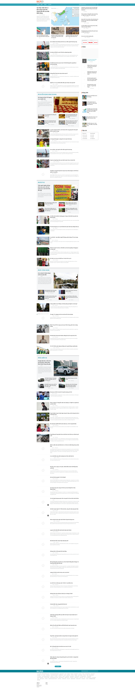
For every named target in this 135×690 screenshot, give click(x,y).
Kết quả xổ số (84, 133)
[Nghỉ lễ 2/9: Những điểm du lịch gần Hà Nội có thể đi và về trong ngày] (62, 210)
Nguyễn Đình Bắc (73, 678)
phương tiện (71, 677)
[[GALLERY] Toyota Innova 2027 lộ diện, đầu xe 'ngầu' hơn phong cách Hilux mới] (41, 386)
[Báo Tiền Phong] (51, 43)
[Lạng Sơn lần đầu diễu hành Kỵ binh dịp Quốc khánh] (43, 534)
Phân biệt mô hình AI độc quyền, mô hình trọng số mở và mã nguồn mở (51, 297)
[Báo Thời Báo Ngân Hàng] (67, 118)
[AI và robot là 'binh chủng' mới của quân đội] (66, 280)
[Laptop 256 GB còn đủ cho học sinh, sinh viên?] (43, 576)
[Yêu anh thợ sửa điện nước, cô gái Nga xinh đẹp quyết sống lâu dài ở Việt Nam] (41, 210)
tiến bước (46, 678)
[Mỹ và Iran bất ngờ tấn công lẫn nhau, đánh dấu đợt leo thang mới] (43, 30)
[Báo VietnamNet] (46, 212)
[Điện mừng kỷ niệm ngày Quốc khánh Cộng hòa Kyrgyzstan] (43, 523)
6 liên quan (56, 510)
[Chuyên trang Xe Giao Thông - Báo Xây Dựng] (67, 380)
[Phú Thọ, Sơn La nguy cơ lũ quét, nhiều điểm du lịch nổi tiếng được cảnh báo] (43, 470)
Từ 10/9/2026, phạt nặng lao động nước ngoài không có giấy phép (63, 346)
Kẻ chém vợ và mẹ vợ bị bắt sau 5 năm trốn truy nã (60, 258)
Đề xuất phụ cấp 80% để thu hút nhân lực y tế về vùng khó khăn (63, 423)
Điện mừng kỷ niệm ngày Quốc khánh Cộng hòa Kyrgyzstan (62, 519)
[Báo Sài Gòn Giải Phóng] (39, 276)
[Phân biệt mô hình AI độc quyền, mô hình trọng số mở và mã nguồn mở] (41, 298)
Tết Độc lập (51, 676)
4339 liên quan (56, 490)
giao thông (55, 676)
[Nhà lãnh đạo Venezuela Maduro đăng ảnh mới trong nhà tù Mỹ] (43, 339)
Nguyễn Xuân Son (67, 677)
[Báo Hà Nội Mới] (82, 33)
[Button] (97, 4)
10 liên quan (48, 205)
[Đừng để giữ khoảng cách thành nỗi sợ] (62, 380)
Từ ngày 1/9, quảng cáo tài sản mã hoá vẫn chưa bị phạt (61, 314)
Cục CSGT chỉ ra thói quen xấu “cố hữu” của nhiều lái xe (61, 583)
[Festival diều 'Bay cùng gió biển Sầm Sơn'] (43, 608)
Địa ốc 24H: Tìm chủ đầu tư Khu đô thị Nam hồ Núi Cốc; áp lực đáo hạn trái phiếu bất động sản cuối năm (89, 20)
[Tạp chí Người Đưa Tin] (51, 305)
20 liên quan (56, 305)
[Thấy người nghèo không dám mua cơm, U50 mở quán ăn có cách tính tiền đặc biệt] (66, 193)
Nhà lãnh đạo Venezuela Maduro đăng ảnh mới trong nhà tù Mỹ (63, 335)
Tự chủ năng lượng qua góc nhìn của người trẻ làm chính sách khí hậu (64, 498)
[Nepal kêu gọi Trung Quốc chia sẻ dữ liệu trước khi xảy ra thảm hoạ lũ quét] (43, 438)
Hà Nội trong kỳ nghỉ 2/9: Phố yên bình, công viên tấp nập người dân (64, 509)
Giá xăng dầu (83, 678)
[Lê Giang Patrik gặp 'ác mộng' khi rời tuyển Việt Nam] (43, 142)
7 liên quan (55, 637)
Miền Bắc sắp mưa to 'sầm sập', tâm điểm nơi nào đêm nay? (92, 124)
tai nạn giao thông (46, 677)
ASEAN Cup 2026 (78, 678)
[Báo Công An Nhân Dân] (51, 457)
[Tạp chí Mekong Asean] (50, 240)
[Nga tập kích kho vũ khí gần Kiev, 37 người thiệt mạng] (84, 86)
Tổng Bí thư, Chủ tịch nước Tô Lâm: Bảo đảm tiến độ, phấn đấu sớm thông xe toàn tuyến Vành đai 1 (89, 8)
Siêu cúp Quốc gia (88, 677)
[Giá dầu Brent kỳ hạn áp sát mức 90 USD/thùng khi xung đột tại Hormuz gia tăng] (43, 66)
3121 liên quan (52, 124)
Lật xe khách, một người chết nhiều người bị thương (61, 149)
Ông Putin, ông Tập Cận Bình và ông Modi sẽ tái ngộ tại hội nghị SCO (64, 635)
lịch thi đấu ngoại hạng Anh (45, 676)
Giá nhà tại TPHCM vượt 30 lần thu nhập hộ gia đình (61, 52)
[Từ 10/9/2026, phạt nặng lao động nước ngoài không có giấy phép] (43, 350)
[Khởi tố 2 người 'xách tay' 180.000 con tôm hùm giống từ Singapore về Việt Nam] (43, 251)
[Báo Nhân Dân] (90, 42)
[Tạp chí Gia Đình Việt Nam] (51, 542)
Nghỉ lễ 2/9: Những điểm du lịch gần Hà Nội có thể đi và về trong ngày (71, 209)
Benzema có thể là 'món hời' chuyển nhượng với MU (61, 392)
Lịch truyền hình (85, 138)
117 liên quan (45, 100)
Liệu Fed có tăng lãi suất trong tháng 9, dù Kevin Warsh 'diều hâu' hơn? (50, 122)
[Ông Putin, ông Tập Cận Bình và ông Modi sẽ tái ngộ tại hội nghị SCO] (43, 639)
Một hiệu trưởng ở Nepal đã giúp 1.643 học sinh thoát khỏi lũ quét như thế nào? (57, 36)
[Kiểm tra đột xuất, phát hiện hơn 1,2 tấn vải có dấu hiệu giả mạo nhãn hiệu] (43, 448)
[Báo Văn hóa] (51, 84)
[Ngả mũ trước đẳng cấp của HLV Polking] (84, 97)
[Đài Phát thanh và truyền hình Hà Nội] (88, 75)
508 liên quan (56, 469)
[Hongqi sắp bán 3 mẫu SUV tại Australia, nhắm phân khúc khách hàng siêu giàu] (66, 368)
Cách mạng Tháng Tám (83, 676)
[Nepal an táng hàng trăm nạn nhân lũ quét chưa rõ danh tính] (43, 164)
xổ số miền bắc (89, 676)
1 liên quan (56, 84)
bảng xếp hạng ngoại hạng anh (53, 678)
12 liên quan (56, 531)
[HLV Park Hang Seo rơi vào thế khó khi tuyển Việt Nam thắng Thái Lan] (43, 230)
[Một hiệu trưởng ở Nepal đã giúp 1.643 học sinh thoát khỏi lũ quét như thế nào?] (58, 30)
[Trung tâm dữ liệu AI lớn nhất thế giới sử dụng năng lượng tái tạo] (72, 30)
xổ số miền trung (77, 676)
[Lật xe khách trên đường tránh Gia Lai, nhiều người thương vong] (43, 45)
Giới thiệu (38, 684)
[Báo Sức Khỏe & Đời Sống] (67, 212)
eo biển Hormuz (64, 678)
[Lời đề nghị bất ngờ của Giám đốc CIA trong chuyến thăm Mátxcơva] (84, 103)
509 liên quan (57, 347)
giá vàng (87, 678)
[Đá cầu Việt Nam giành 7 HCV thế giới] (43, 481)
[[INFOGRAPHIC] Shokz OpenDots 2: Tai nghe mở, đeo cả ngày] (41, 292)
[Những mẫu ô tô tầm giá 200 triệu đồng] (43, 555)
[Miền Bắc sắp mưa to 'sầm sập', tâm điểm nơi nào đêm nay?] (84, 125)
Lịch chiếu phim (92, 138)
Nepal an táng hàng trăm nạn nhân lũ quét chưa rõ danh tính (62, 160)
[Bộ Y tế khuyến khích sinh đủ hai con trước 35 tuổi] (43, 650)
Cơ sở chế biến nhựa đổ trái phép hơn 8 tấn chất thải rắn (62, 456)
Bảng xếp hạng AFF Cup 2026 (54, 677)
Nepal (38, 678)
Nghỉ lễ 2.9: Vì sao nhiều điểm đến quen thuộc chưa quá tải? (62, 82)
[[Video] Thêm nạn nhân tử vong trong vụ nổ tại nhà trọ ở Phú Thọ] (84, 67)
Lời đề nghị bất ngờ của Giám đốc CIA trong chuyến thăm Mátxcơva (92, 103)
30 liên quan (72, 380)
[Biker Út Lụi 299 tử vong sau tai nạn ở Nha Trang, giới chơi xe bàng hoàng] (43, 328)
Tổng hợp (47, 684)
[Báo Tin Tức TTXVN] (51, 490)
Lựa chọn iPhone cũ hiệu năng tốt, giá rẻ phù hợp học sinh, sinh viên (72, 297)
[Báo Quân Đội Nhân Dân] (82, 37)
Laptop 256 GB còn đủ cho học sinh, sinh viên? (59, 572)
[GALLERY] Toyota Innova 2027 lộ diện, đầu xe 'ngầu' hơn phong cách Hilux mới (51, 385)
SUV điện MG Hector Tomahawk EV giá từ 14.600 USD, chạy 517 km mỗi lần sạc (50, 379)
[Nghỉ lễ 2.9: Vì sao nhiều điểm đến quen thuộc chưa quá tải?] (43, 86)
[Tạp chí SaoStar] (51, 228)
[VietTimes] (51, 584)
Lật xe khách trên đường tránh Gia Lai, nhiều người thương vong (63, 41)
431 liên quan (85, 11)
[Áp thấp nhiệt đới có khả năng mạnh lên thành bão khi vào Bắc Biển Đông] (65, 16)
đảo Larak (68, 678)
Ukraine (64, 676)
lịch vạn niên (94, 677)
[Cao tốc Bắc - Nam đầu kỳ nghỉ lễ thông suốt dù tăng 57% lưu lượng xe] (43, 241)
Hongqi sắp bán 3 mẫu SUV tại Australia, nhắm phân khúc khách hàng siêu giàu (44, 362)
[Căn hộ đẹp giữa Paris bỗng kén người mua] (41, 116)
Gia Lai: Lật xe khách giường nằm (87, 36)
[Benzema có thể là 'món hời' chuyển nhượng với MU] (43, 395)
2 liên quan (56, 228)
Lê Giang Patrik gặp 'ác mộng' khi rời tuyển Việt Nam (61, 139)
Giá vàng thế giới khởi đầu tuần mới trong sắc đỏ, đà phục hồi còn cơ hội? (71, 116)
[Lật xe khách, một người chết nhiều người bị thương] (43, 153)
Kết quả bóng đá (92, 133)
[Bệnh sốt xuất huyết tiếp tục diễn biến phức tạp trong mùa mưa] (43, 629)
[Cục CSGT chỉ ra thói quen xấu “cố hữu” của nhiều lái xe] (43, 586)
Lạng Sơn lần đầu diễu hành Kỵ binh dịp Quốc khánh (60, 530)
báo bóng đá (67, 676)
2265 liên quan (56, 240)
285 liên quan (56, 425)
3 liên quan (57, 542)
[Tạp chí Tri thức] (45, 117)
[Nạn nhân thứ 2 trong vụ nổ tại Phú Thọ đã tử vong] (84, 118)
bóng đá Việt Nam (61, 677)
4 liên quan (57, 605)
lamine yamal (81, 677)
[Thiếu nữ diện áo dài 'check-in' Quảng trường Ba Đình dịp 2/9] (62, 204)
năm (84, 677)
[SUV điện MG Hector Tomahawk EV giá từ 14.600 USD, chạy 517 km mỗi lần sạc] (41, 380)
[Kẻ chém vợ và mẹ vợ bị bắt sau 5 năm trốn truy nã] (43, 262)
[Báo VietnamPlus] (39, 100)
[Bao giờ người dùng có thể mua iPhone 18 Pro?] (62, 292)
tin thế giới (60, 676)
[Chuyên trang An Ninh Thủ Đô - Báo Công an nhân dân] (50, 617)
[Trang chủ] (40, 1)
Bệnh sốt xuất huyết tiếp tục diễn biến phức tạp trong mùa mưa (63, 625)
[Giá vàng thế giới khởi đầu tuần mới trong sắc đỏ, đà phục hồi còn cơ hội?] (62, 116)
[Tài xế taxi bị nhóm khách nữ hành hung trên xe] (84, 61)
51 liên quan (55, 617)
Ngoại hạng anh (42, 678)
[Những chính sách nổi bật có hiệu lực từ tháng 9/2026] (43, 597)
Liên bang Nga (72, 676)
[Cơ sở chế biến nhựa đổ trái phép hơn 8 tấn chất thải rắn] (43, 459)
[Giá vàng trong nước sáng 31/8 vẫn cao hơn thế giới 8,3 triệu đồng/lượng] (43, 491)
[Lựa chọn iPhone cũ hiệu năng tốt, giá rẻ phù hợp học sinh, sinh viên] (62, 298)
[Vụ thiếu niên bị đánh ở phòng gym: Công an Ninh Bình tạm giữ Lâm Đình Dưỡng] (43, 220)
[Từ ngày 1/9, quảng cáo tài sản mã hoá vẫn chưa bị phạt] (43, 318)
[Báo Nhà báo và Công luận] (51, 161)
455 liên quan (56, 132)
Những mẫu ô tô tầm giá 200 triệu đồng (58, 551)
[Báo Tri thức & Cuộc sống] (51, 347)
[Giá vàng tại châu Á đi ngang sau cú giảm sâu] (66, 105)
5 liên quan (55, 140)
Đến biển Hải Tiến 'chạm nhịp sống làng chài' (59, 540)
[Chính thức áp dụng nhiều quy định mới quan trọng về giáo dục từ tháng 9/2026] (43, 618)
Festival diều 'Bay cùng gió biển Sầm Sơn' (58, 604)
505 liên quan (56, 584)
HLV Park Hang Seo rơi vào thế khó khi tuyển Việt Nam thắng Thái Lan (64, 226)
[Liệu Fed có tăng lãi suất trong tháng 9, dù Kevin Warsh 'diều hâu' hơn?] (41, 122)
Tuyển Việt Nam (76, 677)
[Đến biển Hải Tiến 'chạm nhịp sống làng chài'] (43, 544)
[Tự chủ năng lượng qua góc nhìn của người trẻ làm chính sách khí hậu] (43, 502)
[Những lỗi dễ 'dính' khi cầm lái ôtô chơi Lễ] (43, 77)
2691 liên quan (92, 88)
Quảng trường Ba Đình (40, 677)
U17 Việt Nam (39, 676)
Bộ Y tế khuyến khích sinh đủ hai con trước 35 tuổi (60, 646)
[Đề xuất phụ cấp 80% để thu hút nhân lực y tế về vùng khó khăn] (43, 427)
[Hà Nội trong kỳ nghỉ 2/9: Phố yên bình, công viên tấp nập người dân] (43, 512)
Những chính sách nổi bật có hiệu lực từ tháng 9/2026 (61, 593)
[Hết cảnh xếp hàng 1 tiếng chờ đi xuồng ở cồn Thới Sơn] (41, 204)
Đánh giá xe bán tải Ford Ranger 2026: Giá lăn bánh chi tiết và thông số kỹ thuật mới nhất (71, 385)
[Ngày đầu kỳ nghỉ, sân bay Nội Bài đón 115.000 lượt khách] (84, 73)
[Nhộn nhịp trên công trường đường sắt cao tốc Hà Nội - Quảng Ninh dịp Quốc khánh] (43, 660)
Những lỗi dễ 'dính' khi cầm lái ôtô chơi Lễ (58, 73)
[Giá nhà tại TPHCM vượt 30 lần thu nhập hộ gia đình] (43, 56)
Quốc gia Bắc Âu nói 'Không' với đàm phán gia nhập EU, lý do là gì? (63, 303)
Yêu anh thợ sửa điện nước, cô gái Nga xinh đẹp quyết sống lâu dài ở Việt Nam (50, 209)
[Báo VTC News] (67, 205)
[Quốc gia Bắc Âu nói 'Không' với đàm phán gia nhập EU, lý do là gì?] (43, 307)
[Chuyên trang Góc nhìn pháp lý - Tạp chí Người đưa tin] (51, 173)
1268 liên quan (73, 118)
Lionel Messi (59, 678)
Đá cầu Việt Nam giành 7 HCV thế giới (58, 477)
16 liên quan (56, 43)
